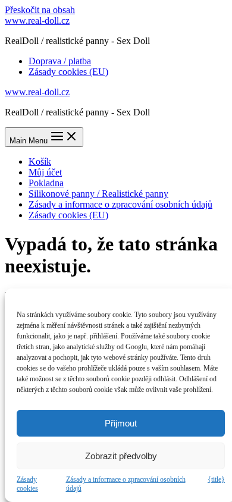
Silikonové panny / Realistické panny (98, 194)
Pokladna (46, 183)
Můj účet (45, 172)
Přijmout (121, 423)
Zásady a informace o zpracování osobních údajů (126, 483)
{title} (216, 479)
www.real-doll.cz (37, 20)
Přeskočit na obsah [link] (40, 10)
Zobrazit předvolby (121, 456)
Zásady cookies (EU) (68, 72)
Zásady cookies (27, 483)
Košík (40, 161)
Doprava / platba (60, 61)
